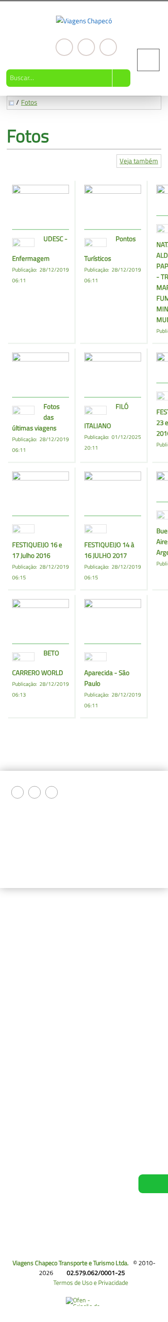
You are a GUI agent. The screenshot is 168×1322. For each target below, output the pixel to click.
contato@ (78, 1097)
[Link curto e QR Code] (27, 1297)
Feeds (23, 1034)
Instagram (86, 47)
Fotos (29, 102)
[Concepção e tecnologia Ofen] (84, 1301)
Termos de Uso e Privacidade (90, 1282)
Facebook (64, 47)
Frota (22, 983)
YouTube (108, 47)
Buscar (121, 78)
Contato (25, 961)
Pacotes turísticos (38, 940)
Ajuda (22, 1045)
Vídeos (24, 972)
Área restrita (31, 1067)
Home (23, 919)
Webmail (26, 1024)
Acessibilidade (27, 1261)
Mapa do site (32, 1056)
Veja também (139, 161)
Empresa (27, 930)
